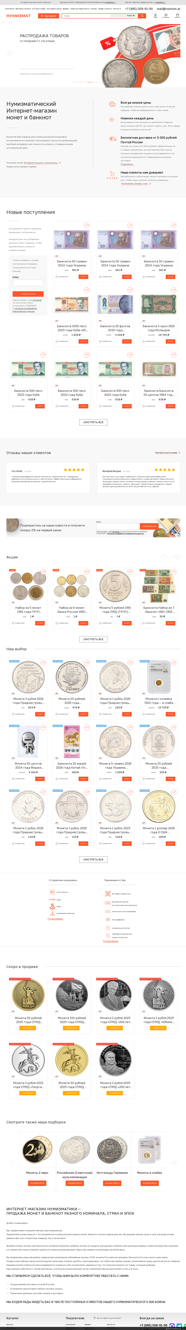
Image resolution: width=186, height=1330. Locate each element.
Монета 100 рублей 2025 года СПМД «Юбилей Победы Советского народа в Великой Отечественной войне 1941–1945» (72, 1020)
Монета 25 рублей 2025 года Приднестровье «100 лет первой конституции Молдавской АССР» (158, 766)
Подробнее (55, 918)
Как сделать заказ (54, 9)
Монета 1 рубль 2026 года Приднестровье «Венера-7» (115, 701)
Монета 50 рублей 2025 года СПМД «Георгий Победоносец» (72, 1085)
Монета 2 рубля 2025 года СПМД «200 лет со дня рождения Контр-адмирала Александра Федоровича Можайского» (115, 1085)
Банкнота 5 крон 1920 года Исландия (159, 328)
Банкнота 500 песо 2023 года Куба (28, 393)
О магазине (9, 9)
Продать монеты (105, 9)
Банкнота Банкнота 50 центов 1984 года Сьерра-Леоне (159, 393)
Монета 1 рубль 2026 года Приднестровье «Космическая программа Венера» (71, 830)
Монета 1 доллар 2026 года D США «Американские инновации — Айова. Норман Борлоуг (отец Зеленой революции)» (159, 830)
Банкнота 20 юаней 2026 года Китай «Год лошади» (72, 766)
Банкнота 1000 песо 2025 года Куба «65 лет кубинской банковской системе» (72, 328)
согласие (37, 300)
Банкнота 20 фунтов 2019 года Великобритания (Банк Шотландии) (115, 328)
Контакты (117, 9)
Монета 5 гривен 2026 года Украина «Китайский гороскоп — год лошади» (115, 766)
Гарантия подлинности (80, 9)
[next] (174, 1163)
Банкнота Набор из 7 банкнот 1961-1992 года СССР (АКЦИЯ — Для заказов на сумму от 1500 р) (159, 610)
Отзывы (94, 9)
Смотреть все (93, 422)
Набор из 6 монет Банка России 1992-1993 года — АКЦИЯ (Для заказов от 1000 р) (71, 610)
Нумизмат (18, 16)
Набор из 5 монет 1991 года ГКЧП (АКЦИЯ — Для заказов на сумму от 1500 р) (28, 610)
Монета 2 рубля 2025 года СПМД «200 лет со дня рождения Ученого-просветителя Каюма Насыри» (115, 1020)
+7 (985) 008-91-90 (139, 9)
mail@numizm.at (168, 9)
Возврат (66, 9)
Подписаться (28, 294)
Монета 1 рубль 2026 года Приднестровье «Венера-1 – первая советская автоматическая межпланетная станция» (28, 830)
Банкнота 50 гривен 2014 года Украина (72, 263)
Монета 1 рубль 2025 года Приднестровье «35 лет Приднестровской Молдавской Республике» (115, 830)
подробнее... (110, 2)
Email (16, 277)
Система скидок (39, 9)
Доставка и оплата (23, 9)
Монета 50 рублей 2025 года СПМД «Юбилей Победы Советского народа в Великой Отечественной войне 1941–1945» (28, 1020)
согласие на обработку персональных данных (125, 533)
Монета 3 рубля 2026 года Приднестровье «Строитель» (28, 701)
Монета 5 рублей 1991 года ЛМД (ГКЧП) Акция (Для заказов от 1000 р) (115, 610)
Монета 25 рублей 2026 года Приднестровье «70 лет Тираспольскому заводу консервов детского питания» (72, 701)
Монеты (9, 1324)
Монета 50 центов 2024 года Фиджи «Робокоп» (28, 766)
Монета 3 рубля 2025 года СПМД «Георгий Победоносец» (28, 1085)
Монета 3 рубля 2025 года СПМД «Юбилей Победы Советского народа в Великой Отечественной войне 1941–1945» (159, 1020)
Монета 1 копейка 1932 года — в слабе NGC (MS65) (158, 701)
